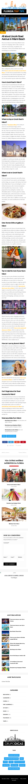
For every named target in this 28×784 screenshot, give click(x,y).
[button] (2, 16)
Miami (3, 32)
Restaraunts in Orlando (19, 761)
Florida (5, 701)
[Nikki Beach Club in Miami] (14, 514)
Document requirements (14, 755)
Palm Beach (6, 717)
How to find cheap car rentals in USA (17, 655)
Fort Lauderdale (7, 704)
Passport (11, 761)
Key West (5, 707)
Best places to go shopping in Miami (14, 503)
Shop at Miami (6, 765)
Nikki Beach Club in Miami (14, 523)
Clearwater (6, 697)
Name (5, 557)
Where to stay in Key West (14, 768)
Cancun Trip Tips (6, 681)
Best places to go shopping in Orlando (18, 667)
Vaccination (22, 765)
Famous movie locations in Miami (13, 484)
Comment (19, 445)
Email (12, 557)
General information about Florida (11, 758)
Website (20, 557)
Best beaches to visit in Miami (11, 429)
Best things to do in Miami (15, 649)
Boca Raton (6, 694)
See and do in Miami (11, 436)
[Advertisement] (14, 595)
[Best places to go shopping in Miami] (14, 495)
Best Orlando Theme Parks (15, 631)
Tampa (4, 721)
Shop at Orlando (14, 765)
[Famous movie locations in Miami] (14, 475)
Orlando (5, 714)
